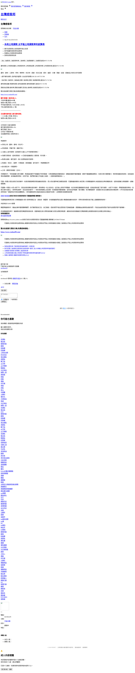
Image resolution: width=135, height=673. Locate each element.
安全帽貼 (4, 357)
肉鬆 (2, 379)
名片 (5, 36)
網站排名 (4, 495)
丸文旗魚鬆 (4, 549)
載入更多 (3, 290)
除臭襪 (3, 348)
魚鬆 (2, 377)
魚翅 (2, 401)
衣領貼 (3, 339)
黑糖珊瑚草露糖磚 (6, 489)
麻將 (2, 551)
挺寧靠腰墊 (4, 473)
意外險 (3, 456)
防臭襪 (3, 350)
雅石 (2, 467)
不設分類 (16, 28)
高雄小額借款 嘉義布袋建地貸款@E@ (16, 255)
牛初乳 (3, 449)
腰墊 (2, 478)
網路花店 (4, 501)
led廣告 (3, 525)
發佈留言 (3, 301)
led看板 (3, 529)
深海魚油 (4, 451)
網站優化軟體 (5, 491)
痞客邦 (15, 278)
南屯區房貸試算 (6, 215)
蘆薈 (2, 586)
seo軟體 (3, 493)
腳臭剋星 (4, 344)
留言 (18, 278)
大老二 (3, 554)
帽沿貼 (3, 341)
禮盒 (2, 381)
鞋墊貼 (3, 368)
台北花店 (4, 508)
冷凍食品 (4, 399)
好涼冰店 (4, 355)
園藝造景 (4, 462)
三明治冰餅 (4, 352)
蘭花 (2, 469)
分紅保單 (4, 460)
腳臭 (2, 346)
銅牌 (2, 515)
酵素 (2, 453)
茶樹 (2, 591)
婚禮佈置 (4, 503)
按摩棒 (3, 565)
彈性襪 (3, 540)
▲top (2, 287)
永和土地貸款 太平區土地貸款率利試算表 (24, 44)
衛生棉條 (4, 576)
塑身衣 (3, 593)
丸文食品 (4, 370)
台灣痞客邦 (8, 14)
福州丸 (3, 396)
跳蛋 (2, 567)
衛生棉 (3, 574)
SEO (2, 497)
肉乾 (2, 388)
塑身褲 (3, 595)
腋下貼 (3, 361)
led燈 (2, 521)
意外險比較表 (5, 458)
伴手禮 (3, 383)
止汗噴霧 (4, 366)
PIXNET (54, 647)
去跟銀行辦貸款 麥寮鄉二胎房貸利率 (16, 251)
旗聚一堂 (4, 372)
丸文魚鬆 (4, 547)
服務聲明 (85, 647)
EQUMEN (4, 597)
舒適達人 (4, 578)
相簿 (5, 32)
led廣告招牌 (4, 519)
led (1, 523)
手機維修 (4, 571)
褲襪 (2, 543)
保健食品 (4, 442)
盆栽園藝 (4, 464)
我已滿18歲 (4, 669)
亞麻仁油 (4, 444)
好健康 (3, 440)
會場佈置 (4, 506)
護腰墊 (3, 480)
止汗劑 (3, 363)
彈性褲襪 (4, 545)
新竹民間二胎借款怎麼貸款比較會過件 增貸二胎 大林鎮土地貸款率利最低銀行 (29, 248)
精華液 (3, 588)
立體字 (3, 512)
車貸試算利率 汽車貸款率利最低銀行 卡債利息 (19, 246)
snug (2, 411)
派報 (2, 510)
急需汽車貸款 (5, 196)
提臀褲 (3, 599)
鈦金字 (3, 527)
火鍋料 (3, 394)
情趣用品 (4, 563)
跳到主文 (4, 19)
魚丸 (2, 390)
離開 (10, 669)
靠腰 (2, 475)
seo (2, 582)
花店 (2, 499)
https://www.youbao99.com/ (9, 94)
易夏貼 (3, 359)
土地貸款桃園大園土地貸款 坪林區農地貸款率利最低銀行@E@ (24, 253)
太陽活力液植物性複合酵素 (9, 484)
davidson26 (4, 268)
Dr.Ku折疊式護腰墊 (7, 471)
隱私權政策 (78, 647)
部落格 (6, 34)
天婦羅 (3, 392)
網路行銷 (4, 580)
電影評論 (15, 283)
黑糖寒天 (4, 486)
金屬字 (3, 517)
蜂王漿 (3, 447)
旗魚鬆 (3, 374)
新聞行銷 (4, 584)
